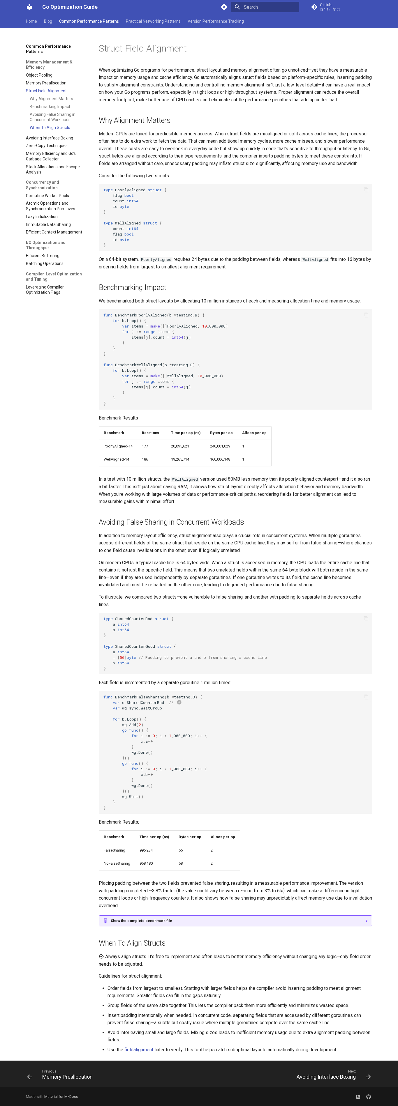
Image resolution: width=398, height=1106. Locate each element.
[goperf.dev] (358, 1096)
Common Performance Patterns (89, 21)
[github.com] (368, 1096)
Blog (48, 21)
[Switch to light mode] (224, 7)
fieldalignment (138, 1049)
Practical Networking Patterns (153, 21)
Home (31, 21)
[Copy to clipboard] (366, 189)
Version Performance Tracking (216, 21)
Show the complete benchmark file (141, 921)
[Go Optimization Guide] (29, 7)
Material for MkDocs (61, 1096)
